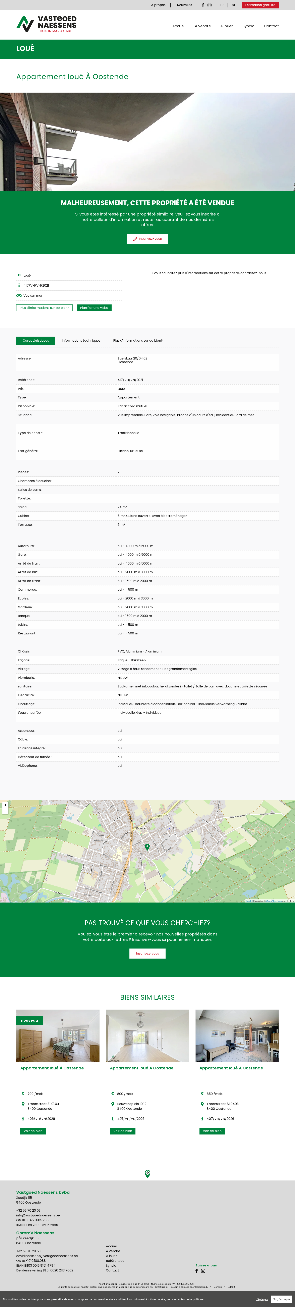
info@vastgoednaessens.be (38, 1215)
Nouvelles (184, 5)
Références (115, 1260)
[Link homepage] (46, 24)
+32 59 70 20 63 (28, 1210)
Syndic (248, 26)
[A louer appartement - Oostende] (147, 1036)
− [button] (5, 811)
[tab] (35, 341)
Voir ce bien (33, 1131)
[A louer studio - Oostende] (237, 1036)
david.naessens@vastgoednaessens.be (47, 1256)
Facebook (204, 5)
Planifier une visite (94, 307)
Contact (271, 26)
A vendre (203, 26)
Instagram (210, 5)
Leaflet (249, 901)
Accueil (178, 26)
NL (233, 5)
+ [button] (5, 805)
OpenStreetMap (274, 901)
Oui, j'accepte (281, 1299)
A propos (158, 5)
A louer (226, 26)
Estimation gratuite (260, 5)
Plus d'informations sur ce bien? (44, 307)
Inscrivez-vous (147, 953)
